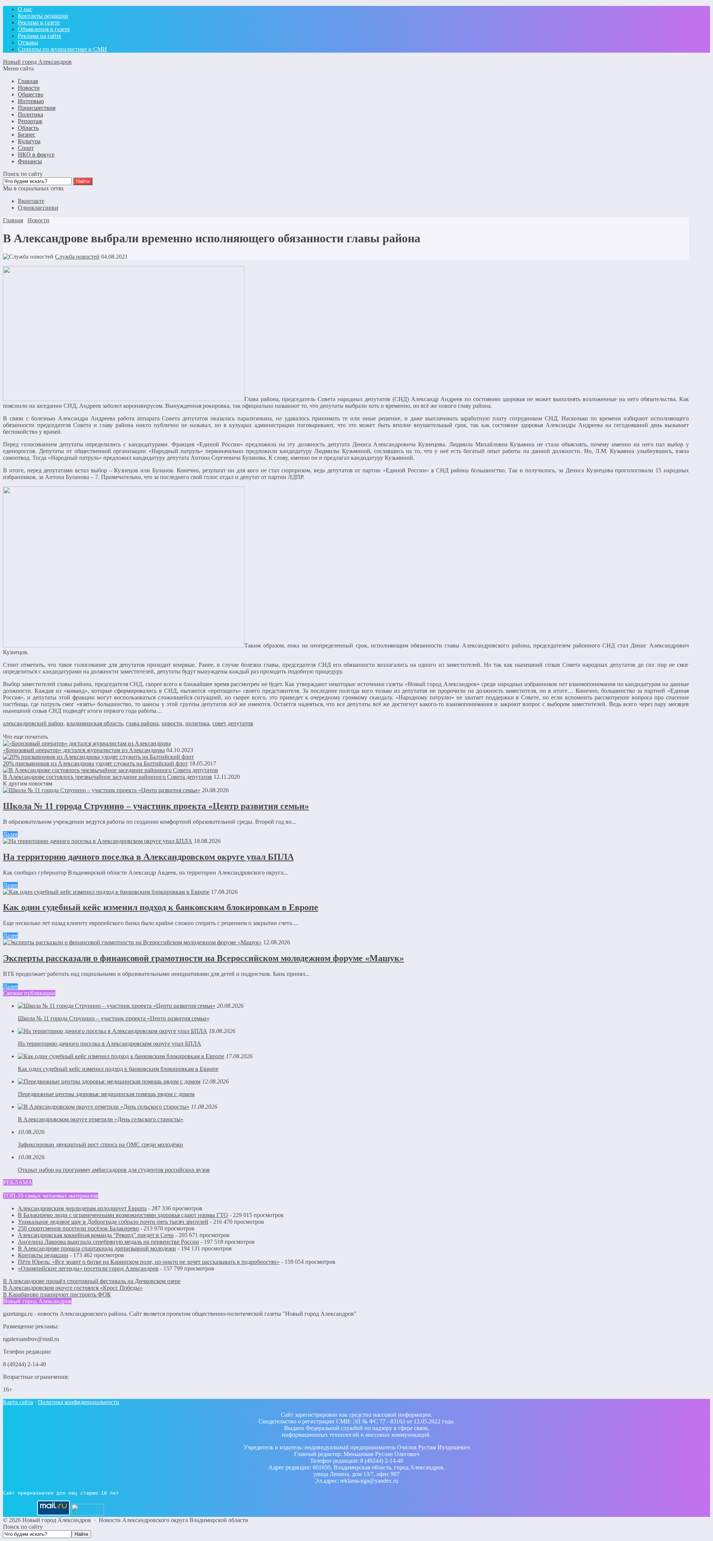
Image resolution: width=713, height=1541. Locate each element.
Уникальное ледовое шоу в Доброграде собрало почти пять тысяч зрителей (113, 1222)
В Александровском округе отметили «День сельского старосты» (100, 1119)
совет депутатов (232, 723)
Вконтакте (31, 201)
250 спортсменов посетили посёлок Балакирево (78, 1228)
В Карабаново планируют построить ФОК (57, 1294)
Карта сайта (18, 1402)
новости (172, 723)
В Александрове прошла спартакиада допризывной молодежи (97, 1248)
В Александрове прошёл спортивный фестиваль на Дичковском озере (91, 1281)
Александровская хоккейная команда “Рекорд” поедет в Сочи (96, 1235)
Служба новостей (77, 256)
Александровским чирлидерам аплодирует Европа (82, 1208)
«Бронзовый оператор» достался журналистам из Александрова (84, 750)
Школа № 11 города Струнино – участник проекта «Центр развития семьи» (156, 806)
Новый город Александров (37, 62)
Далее (10, 834)
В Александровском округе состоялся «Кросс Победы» (73, 1288)
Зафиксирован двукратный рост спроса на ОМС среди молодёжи (100, 1144)
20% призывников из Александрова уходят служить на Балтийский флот (95, 763)
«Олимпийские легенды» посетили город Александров (88, 1268)
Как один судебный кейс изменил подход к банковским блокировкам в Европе (160, 907)
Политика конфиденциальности (78, 1402)
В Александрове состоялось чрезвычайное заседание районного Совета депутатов (107, 777)
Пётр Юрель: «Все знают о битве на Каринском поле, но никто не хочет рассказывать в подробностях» (149, 1262)
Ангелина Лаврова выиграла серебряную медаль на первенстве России (108, 1242)
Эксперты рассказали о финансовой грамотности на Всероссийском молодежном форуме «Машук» (203, 958)
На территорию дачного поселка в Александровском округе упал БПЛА (148, 857)
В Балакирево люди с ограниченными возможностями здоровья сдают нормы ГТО (123, 1215)
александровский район (33, 723)
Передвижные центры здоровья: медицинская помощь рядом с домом (106, 1094)
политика (197, 723)
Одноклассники (38, 207)
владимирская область (94, 723)
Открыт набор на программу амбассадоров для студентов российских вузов (114, 1170)
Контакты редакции (43, 1255)
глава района (142, 723)
